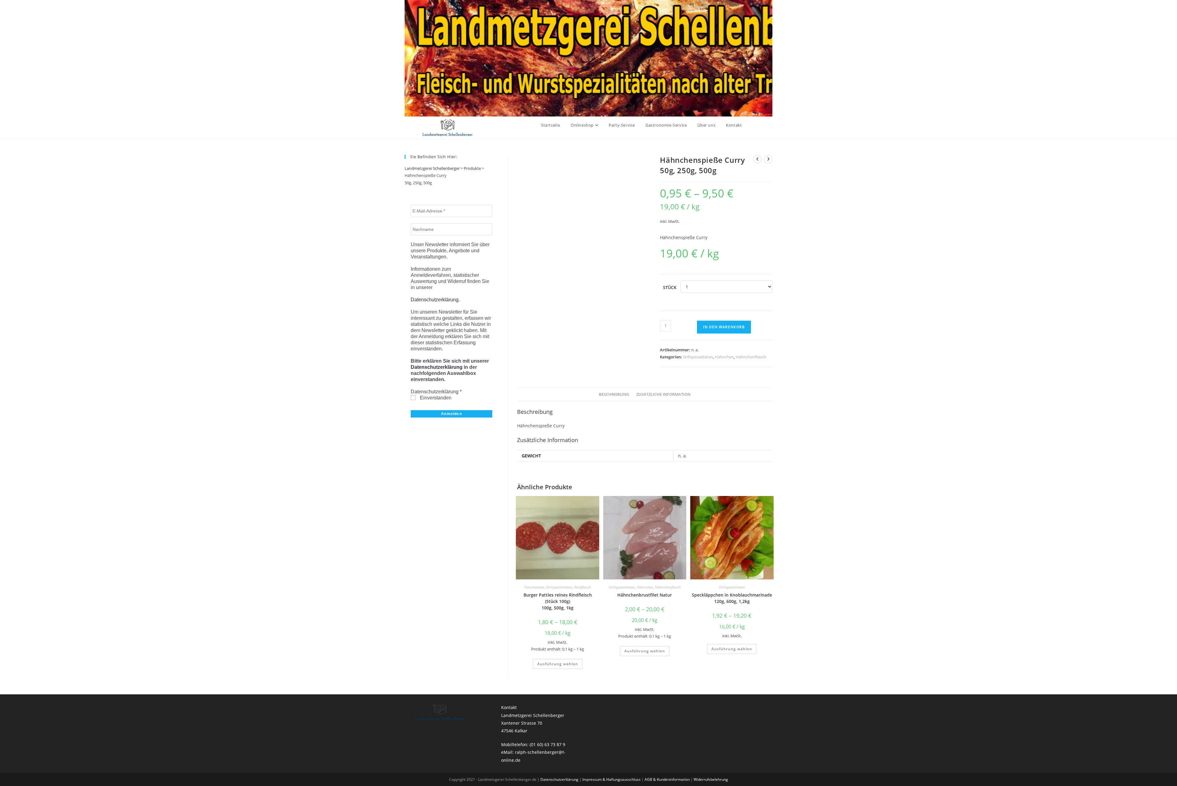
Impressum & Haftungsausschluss (612, 779)
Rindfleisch (582, 587)
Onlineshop (583, 125)
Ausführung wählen (557, 663)
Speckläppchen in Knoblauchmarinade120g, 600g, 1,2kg (732, 598)
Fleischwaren (534, 587)
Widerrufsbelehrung (711, 779)
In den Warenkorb (724, 327)
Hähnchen (724, 357)
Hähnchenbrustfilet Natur (644, 595)
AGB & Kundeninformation (668, 779)
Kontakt (734, 125)
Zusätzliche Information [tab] (663, 394)
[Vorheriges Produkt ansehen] (757, 159)
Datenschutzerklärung (435, 299)
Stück (669, 287)
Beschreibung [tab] (614, 394)
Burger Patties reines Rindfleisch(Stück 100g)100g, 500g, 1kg (558, 601)
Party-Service (622, 125)
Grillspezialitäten (698, 357)
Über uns (706, 125)
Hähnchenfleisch (751, 357)
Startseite (550, 125)
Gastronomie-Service (666, 125)
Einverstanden (435, 397)
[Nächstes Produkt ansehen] (768, 159)
